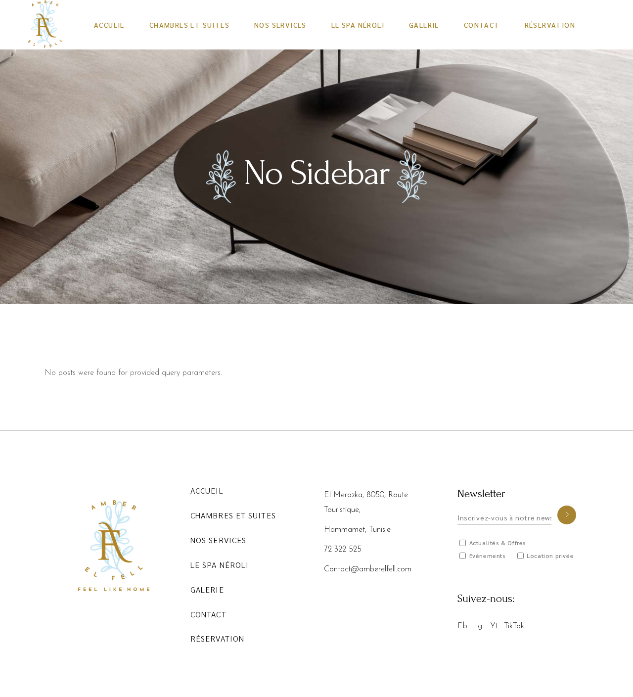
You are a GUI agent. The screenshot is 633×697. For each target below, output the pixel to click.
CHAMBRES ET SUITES (233, 515)
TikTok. (515, 626)
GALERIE (207, 589)
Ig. (480, 626)
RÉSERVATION (217, 638)
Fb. (463, 626)
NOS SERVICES (218, 540)
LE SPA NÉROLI (219, 564)
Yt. (494, 626)
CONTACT (208, 614)
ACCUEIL (207, 490)
